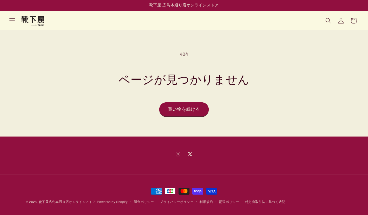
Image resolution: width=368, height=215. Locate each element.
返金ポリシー (144, 202)
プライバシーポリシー (176, 202)
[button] (12, 20)
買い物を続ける (184, 109)
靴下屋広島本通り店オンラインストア (67, 202)
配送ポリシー (229, 202)
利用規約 (206, 202)
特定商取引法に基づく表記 (265, 202)
